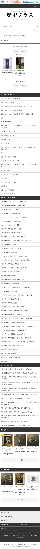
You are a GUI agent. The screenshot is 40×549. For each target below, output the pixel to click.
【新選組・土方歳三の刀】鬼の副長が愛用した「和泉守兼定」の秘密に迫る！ (20, 378)
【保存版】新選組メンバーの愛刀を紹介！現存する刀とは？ (18, 394)
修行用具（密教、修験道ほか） (12, 35)
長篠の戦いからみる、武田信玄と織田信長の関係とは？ (17, 398)
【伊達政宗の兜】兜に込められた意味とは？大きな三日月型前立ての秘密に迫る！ (20, 389)
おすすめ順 (16, 46)
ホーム (3, 35)
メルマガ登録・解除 (31, 535)
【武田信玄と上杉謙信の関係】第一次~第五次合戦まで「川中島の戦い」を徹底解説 (19, 383)
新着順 (25, 46)
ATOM (21, 537)
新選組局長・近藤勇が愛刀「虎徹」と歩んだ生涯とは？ (17, 412)
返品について (32, 533)
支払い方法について (13, 533)
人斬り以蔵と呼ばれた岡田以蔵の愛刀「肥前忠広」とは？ (18, 408)
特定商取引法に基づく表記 (9, 535)
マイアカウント (4, 524)
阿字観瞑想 (22, 35)
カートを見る (24, 524)
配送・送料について (23, 533)
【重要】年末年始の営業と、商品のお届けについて (16, 425)
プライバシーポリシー (21, 535)
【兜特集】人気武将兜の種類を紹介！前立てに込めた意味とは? (19, 373)
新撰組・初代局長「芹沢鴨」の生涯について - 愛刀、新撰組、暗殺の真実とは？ (20, 416)
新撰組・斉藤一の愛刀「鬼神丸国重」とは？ (14, 421)
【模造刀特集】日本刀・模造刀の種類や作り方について (17, 369)
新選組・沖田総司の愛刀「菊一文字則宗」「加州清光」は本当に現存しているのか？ (20, 403)
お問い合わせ (4, 528)
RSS (18, 537)
